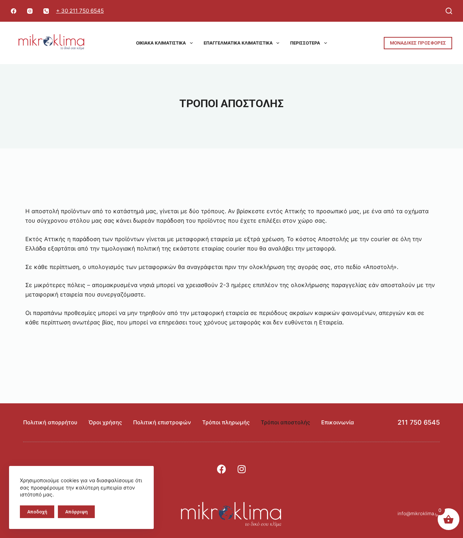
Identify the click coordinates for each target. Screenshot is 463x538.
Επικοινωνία (337, 422)
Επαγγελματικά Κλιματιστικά (238, 43)
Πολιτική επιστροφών (162, 422)
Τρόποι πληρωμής (226, 422)
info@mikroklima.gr (419, 513)
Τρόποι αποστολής (285, 422)
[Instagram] (30, 11)
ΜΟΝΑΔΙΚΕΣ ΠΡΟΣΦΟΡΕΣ (418, 43)
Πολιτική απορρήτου (50, 422)
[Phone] (46, 11)
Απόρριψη (76, 511)
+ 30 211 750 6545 (80, 10)
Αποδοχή (37, 511)
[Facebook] (13, 11)
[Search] (449, 11)
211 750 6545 (419, 422)
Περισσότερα (305, 43)
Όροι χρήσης (105, 422)
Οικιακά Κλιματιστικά (161, 43)
